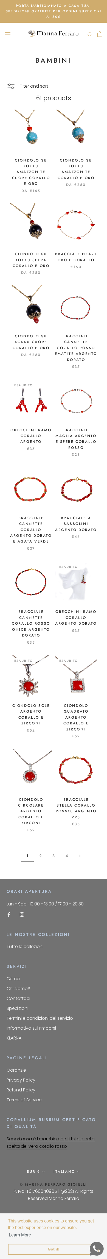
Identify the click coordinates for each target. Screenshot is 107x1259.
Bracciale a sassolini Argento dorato (76, 523)
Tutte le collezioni (25, 946)
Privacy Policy (21, 1080)
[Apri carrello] (99, 34)
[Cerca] (90, 34)
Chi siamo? (18, 988)
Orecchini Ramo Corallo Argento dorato (76, 617)
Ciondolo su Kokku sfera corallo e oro (31, 259)
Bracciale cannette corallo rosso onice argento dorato (31, 623)
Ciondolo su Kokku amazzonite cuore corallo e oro (31, 172)
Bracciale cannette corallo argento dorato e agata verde (31, 529)
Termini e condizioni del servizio (40, 1018)
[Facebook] (9, 914)
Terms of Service (24, 1100)
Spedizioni (17, 1008)
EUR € (33, 1171)
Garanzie (16, 1070)
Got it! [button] (54, 1249)
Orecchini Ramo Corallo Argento (30, 435)
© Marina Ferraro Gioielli (53, 1184)
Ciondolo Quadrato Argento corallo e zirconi (76, 717)
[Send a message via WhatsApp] (96, 1248)
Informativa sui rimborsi (31, 1028)
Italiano (64, 1171)
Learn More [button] (20, 1235)
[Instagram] (22, 914)
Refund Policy (21, 1090)
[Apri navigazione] (7, 34)
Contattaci (18, 998)
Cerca (13, 978)
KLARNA (14, 1038)
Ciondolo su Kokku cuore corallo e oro (31, 342)
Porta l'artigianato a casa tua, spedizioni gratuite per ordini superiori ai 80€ (54, 11)
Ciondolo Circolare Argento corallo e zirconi (31, 811)
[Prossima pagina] (80, 855)
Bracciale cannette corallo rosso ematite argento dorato (76, 347)
